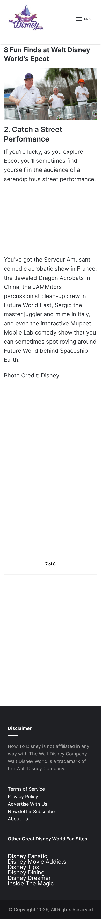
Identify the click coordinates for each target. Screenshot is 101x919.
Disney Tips (23, 867)
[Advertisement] (43, 500)
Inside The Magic (31, 883)
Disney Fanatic (27, 856)
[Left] (33, 563)
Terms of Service (26, 789)
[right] (67, 563)
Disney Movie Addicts (37, 861)
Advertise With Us (27, 804)
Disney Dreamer (29, 877)
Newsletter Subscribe (31, 811)
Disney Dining (26, 872)
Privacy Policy (23, 796)
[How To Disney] (26, 17)
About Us (18, 818)
